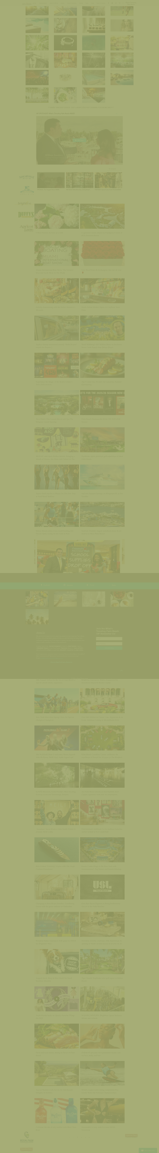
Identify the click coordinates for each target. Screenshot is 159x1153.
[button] (121, 1117)
